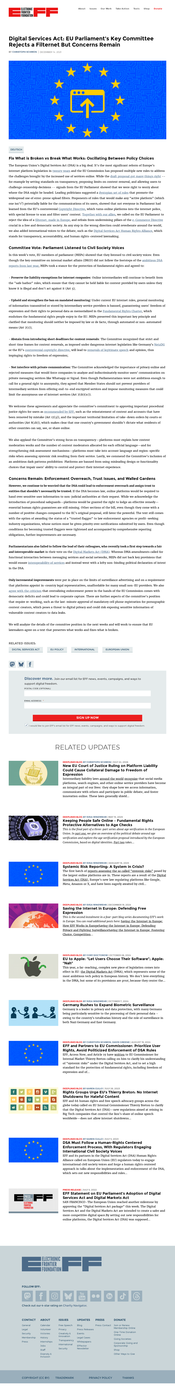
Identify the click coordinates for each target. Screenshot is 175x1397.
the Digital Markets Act (97, 971)
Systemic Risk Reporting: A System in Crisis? (103, 866)
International (85, 649)
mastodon (27, 1296)
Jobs (43, 1345)
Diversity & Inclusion (45, 1355)
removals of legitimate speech (108, 350)
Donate (158, 8)
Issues (93, 8)
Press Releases (85, 1329)
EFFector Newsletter (83, 1347)
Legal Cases (83, 1337)
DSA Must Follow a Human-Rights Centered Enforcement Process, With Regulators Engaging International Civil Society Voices (107, 1146)
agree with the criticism (25, 591)
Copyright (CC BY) (35, 1377)
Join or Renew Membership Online (124, 1326)
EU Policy (57, 649)
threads (136, 1296)
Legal (25, 1329)
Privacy (62, 1329)
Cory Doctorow (97, 955)
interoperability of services (46, 562)
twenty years (61, 171)
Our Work (106, 8)
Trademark (64, 1377)
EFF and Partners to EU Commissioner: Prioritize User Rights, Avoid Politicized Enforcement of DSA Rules (111, 1048)
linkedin (109, 1296)
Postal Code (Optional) (37, 688)
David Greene (121, 1042)
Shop (147, 8)
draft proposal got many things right (135, 176)
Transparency (66, 1340)
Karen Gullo (94, 1088)
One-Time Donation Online (125, 1333)
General (26, 1325)
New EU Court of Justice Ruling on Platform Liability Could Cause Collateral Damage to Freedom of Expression (110, 770)
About (81, 8)
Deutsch (16, 149)
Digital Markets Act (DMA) (91, 552)
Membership (29, 1337)
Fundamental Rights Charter (122, 311)
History (44, 1337)
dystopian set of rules (114, 192)
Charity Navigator (74, 1305)
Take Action (122, 8)
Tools (136, 8)
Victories (45, 1333)
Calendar (45, 1325)
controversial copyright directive (47, 350)
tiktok (123, 1296)
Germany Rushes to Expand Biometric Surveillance (108, 1005)
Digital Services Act (25, 649)
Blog (79, 1325)
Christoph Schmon (24, 52)
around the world (112, 778)
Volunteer (45, 1329)
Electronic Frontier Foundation (33, 13)
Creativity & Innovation (65, 1334)
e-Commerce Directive (147, 220)
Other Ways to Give (124, 1354)
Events (80, 1333)
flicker (95, 1296)
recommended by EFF (59, 411)
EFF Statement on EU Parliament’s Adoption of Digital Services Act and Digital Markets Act (112, 1195)
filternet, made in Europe (52, 220)
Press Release (72, 1190)
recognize (131, 778)
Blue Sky (68, 1296)
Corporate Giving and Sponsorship (126, 1344)
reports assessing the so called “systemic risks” (120, 871)
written (119, 1054)
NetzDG (159, 344)
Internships (46, 1341)
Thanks (128, 1377)
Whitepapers (84, 1341)
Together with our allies (98, 214)
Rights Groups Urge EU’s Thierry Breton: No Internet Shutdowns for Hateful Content (110, 1094)
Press (25, 1341)
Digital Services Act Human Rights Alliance (123, 231)
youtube (82, 1296)
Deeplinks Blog (73, 762)
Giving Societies (122, 1339)
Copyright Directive (72, 209)
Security (26, 1333)
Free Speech (65, 1325)
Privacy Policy (100, 1377)
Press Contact (103, 1325)
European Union (117, 649)
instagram (54, 1296)
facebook (41, 1296)
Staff (42, 1349)
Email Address (32, 700)
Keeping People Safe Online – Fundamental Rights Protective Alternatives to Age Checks (108, 822)
